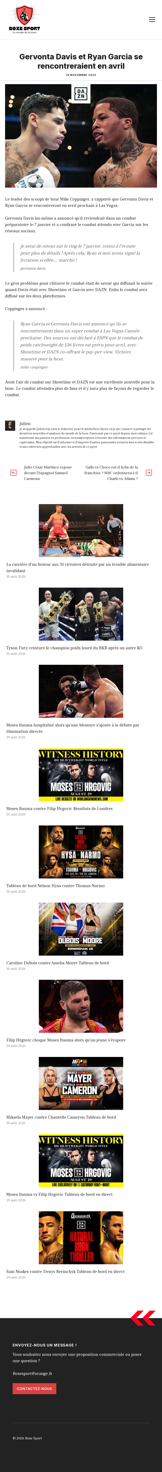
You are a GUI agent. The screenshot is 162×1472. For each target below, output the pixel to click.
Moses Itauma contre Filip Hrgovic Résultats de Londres (59, 808)
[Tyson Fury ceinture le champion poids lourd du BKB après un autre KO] (81, 637)
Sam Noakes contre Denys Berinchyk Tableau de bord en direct (65, 1271)
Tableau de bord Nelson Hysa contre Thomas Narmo (55, 886)
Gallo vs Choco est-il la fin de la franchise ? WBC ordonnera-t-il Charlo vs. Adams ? (111, 473)
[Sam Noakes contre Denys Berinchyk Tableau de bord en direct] (81, 1261)
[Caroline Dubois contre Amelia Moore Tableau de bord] (81, 952)
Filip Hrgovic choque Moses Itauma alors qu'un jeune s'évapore (66, 1040)
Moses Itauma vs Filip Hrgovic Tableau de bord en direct (59, 1194)
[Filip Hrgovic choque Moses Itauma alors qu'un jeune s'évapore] (81, 1029)
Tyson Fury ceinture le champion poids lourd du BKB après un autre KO (74, 648)
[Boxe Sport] (25, 19)
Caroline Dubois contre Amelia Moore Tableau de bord (57, 963)
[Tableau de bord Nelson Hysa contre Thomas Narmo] (81, 875)
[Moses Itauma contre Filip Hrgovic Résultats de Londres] (81, 798)
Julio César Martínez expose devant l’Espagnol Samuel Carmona (48, 473)
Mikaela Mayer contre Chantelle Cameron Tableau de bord (61, 1117)
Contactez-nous (34, 1389)
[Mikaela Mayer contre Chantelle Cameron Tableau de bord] (81, 1107)
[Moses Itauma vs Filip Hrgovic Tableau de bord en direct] (81, 1184)
